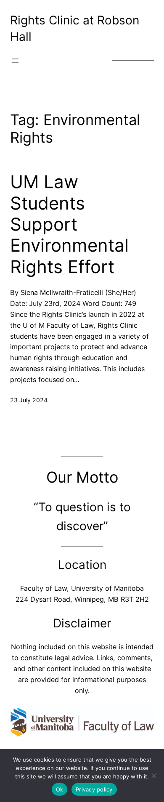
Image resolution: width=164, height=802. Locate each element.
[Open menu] (15, 61)
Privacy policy (94, 789)
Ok (59, 789)
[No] (153, 775)
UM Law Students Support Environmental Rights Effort (69, 224)
